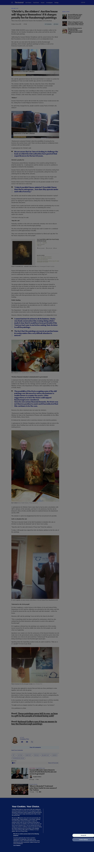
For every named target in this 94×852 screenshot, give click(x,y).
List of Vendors (16, 845)
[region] (47, 825)
